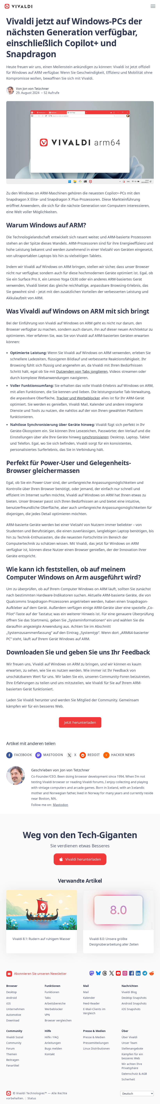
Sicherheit (128, 1079)
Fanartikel (12, 1065)
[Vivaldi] (18, 6)
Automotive (13, 1015)
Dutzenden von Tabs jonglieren (82, 371)
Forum (10, 1048)
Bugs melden (53, 1048)
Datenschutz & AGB (134, 1074)
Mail (86, 992)
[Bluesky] (98, 973)
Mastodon (60, 805)
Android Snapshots (134, 1003)
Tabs (48, 998)
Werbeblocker (54, 1009)
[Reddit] (151, 973)
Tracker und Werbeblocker (77, 398)
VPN (47, 1015)
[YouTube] (118, 973)
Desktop (11, 992)
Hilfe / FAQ (52, 1037)
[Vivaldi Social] (91, 973)
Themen (11, 1054)
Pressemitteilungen (96, 1043)
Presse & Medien (94, 1037)
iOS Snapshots (131, 1009)
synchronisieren (95, 437)
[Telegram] (144, 973)
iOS (8, 1003)
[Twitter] (111, 973)
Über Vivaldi (129, 1037)
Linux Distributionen (96, 1048)
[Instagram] (125, 973)
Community (13, 1043)
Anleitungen (53, 1043)
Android (11, 998)
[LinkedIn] (138, 973)
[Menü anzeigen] (153, 6)
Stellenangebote (132, 1048)
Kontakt (50, 1054)
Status (32, 1098)
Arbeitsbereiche (55, 1003)
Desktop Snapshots (134, 998)
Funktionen (52, 992)
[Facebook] (131, 973)
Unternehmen (15, 1009)
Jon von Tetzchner (36, 88)
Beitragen (12, 1060)
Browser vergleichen (58, 1020)
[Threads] (105, 973)
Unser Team (129, 1043)
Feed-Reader (91, 1003)
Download (12, 1020)
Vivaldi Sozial (14, 1037)
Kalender (89, 998)
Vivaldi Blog (129, 992)
